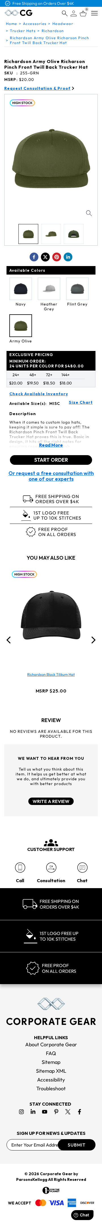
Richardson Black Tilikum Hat (51, 674)
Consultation (51, 880)
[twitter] (45, 257)
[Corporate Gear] (51, 1011)
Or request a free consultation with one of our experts (51, 476)
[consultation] (51, 867)
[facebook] (34, 257)
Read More (51, 445)
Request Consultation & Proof (37, 88)
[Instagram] (21, 1111)
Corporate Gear (56, 1173)
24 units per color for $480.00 (46, 363)
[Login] (74, 13)
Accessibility (51, 1079)
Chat (82, 880)
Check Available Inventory (38, 394)
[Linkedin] (33, 1111)
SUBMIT (77, 1145)
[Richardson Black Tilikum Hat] (51, 615)
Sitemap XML (51, 1071)
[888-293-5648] (20, 867)
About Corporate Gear (51, 1044)
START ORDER (51, 460)
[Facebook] (79, 1111)
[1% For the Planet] (51, 1190)
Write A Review (51, 801)
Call (20, 880)
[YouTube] (44, 1111)
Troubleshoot (51, 1088)
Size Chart (81, 402)
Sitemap (51, 1062)
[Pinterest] (56, 1111)
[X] (68, 1111)
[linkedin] (68, 257)
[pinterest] (56, 257)
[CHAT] (82, 867)
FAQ (51, 1053)
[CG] (18, 13)
